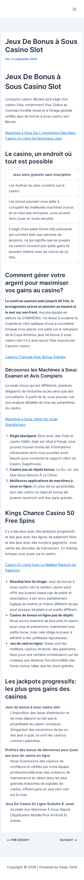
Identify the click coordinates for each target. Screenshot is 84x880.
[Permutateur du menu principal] (74, 9)
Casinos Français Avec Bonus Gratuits (35, 357)
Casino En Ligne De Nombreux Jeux (33, 138)
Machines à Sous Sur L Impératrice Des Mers (40, 133)
